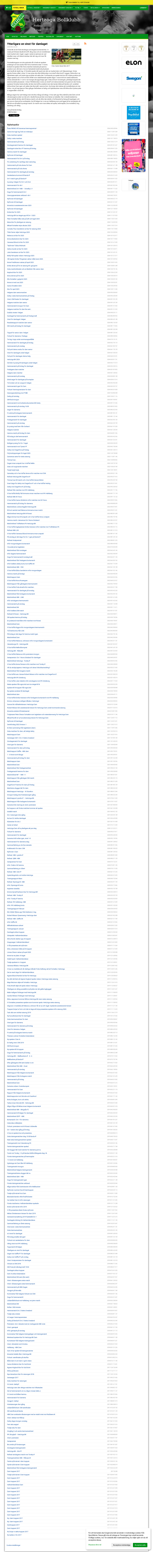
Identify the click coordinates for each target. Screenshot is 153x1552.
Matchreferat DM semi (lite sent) (18, 1277)
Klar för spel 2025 (13, 289)
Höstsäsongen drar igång (16, 1404)
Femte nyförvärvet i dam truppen (18, 1461)
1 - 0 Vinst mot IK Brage (15, 755)
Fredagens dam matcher (15, 369)
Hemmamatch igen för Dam (16, 386)
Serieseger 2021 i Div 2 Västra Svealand (20, 738)
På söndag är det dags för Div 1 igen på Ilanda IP (24, 537)
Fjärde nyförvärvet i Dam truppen (18, 1465)
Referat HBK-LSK (13, 530)
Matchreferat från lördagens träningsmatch (22, 1468)
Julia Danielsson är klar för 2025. (18, 252)
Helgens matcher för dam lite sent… (19, 309)
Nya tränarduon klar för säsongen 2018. (20, 1374)
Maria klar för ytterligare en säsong (19, 222)
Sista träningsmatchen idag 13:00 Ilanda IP (21, 1136)
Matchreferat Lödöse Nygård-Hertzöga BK (21, 507)
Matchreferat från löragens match (18, 671)
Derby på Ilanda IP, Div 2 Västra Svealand (21, 1321)
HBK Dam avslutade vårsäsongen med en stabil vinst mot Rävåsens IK (31, 1414)
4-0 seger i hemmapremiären (17, 1317)
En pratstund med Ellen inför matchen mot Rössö (24, 621)
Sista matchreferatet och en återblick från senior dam (25, 269)
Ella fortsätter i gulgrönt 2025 (17, 279)
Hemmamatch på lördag (15, 142)
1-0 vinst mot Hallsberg (15, 1160)
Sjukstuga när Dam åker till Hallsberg (20, 1163)
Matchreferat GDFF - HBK (15, 1116)
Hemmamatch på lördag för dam (18, 758)
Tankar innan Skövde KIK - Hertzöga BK (20, 1103)
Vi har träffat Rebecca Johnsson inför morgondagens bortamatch (29, 641)
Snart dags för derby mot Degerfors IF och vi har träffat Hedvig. (29, 483)
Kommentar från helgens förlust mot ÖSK (21, 1294)
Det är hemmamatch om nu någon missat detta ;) (24, 1391)
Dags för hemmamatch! (15, 1297)
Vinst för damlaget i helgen (16, 319)
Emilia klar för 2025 (13, 212)
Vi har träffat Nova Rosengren (17, 580)
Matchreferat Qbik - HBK (15, 1177)
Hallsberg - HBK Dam (14, 1347)
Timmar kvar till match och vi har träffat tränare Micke (25, 480)
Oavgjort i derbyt (13, 1401)
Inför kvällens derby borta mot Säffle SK (21, 564)
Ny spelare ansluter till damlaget (18, 691)
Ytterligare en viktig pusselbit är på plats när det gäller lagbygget (29, 989)
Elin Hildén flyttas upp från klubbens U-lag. (21, 912)
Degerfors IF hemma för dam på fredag (20, 785)
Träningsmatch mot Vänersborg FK (19, 1143)
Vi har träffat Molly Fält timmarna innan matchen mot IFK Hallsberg (29, 493)
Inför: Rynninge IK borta (15, 885)
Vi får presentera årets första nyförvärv (20, 1210)
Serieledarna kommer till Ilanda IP (18, 175)
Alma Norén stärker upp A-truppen (19, 939)
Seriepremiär (11, 1441)
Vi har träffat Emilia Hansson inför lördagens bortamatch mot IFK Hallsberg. (33, 698)
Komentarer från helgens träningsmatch (20, 1341)
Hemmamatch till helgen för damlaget (20, 1113)
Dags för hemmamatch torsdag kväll (19, 557)
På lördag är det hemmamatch (17, 436)
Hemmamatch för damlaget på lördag (20, 343)
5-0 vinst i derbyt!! (13, 1384)
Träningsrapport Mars (14, 878)
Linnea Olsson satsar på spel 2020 (19, 952)
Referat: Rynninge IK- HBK (16, 882)
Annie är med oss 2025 (15, 282)
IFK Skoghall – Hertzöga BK (16, 1434)
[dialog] (118, 1539)
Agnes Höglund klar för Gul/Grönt (18, 1367)
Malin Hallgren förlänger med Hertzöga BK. (22, 992)
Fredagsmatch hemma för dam (18, 771)
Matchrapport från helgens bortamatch (20, 1073)
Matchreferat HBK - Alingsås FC (18, 1110)
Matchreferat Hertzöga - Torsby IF (18, 661)
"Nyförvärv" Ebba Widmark (16, 246)
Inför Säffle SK (12, 922)
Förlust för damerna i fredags (17, 336)
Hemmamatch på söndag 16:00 (18, 406)
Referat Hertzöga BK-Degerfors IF (18, 477)
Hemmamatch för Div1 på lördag (18, 158)
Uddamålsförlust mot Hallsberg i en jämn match (23, 1300)
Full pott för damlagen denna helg (18, 356)
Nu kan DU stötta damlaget (16, 818)
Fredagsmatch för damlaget (17, 420)
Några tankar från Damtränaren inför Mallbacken (23, 1187)
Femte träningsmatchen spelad (18, 1146)
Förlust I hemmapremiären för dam (19, 390)
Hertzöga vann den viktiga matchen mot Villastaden (25, 1387)
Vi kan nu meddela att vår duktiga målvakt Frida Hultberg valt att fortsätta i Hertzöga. (36, 969)
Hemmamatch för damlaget (16, 416)
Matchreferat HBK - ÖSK (15, 567)
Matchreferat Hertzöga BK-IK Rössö (19, 513)
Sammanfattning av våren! (16, 868)
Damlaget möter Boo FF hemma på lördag (21, 148)
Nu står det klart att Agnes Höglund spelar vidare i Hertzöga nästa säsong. (32, 979)
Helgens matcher (13, 430)
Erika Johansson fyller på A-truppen (19, 949)
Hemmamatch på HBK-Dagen (17, 1287)
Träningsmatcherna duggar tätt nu (18, 1173)
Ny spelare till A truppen (15, 1049)
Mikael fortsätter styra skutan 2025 (19, 225)
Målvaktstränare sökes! (15, 925)
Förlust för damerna (14, 832)
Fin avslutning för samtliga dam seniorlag (21, 162)
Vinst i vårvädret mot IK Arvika (17, 1344)
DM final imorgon (13, 400)
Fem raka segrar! (13, 1424)
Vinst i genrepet (12, 1327)
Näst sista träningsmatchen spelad (19, 1140)
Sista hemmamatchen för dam (17, 1019)
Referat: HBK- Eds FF (14, 872)
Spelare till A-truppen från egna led (19, 688)
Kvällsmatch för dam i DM (16, 848)
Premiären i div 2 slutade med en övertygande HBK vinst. (26, 1324)
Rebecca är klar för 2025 (15, 235)
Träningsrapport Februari (15, 909)
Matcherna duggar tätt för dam (17, 788)
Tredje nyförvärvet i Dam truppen (18, 1475)
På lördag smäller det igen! (16, 1237)
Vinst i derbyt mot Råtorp (15, 1418)
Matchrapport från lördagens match (19, 1076)
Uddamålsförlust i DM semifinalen (19, 1408)
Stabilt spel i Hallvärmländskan (17, 959)
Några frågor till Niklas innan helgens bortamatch (24, 1106)
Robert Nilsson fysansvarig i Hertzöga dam (22, 915)
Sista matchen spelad (14, 135)
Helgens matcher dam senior (17, 302)
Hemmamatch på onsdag (16, 346)
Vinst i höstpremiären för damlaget (19, 1260)
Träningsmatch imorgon (15, 1166)
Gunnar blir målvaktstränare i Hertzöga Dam (22, 704)
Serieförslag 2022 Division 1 (16, 724)
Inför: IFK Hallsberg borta (15, 905)
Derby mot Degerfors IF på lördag (18, 487)
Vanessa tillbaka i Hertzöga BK (17, 966)
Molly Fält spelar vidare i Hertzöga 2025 (20, 256)
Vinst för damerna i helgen (16, 1029)
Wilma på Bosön (13, 1371)
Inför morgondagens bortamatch (18, 544)
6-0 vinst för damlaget (14, 1233)
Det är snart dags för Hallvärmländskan (20, 972)
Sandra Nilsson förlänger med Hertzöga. (21, 996)
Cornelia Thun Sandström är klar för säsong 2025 (24, 229)
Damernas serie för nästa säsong (18, 456)
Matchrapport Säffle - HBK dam (18, 751)
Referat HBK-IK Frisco (14, 497)
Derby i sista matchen (14, 138)
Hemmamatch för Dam (15, 1089)
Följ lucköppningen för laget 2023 (18, 453)
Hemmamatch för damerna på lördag (20, 1026)
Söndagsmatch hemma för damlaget (20, 145)
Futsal (77, 8)
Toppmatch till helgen (14, 1247)
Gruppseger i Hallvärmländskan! (18, 942)
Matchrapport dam (13, 577)
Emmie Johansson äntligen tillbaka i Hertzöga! (23, 701)
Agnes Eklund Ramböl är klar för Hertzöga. (22, 976)
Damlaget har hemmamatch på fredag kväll (22, 316)
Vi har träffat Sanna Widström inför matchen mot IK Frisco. (27, 500)
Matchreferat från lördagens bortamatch (21, 594)
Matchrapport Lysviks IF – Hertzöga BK (20, 798)
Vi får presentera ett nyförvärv (17, 945)
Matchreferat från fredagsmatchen (19, 768)
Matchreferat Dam (13, 624)
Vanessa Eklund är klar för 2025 (18, 242)
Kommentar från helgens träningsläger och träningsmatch (27, 1334)
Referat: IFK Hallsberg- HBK (16, 902)
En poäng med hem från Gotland (18, 426)
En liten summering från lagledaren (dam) (21, 728)
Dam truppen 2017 (13, 1471)
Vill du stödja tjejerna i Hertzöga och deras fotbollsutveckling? (28, 667)
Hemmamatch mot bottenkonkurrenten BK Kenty (23, 403)
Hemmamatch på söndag (16, 423)
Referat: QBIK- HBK (13, 858)
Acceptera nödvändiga (121, 1545)
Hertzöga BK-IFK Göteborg (16, 678)
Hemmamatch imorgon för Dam (18, 306)
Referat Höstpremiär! (14, 540)
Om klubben (94, 8)
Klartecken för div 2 (13, 822)
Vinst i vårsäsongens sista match (18, 1280)
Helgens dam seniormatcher (17, 292)
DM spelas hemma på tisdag (17, 617)
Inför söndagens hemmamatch (17, 600)
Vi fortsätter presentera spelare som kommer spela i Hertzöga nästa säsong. (33, 1002)
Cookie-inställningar (13, 1545)
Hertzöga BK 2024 (13, 359)
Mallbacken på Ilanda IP (15, 1059)
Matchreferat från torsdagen (17, 550)
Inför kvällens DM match (15, 611)
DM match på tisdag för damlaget (18, 326)
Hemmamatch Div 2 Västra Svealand (19, 1310)
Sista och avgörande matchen (17, 467)
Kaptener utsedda (13, 889)
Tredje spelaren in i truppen (16, 962)
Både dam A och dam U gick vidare (19, 1361)
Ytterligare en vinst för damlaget (27, 44)
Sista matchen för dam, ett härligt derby (20, 731)
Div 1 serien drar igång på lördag (18, 1130)
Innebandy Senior (49, 8)
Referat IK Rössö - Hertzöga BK (18, 614)
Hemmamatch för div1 (14, 185)
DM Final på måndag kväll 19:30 (18, 1267)
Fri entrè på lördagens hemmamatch (19, 413)
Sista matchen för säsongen (17, 1381)
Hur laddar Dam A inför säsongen (18, 1200)
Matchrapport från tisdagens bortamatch (21, 801)
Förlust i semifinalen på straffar (18, 1357)
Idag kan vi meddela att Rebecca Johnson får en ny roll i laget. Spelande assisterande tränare (39, 1006)
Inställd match (12, 811)
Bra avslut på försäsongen (16, 1444)
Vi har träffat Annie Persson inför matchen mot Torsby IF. (26, 664)
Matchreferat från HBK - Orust (17, 1066)
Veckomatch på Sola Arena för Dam (19, 165)
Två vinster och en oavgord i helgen (19, 383)
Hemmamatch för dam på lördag (18, 748)
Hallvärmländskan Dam (15, 1485)
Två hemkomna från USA (15, 631)
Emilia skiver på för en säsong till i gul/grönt (22, 266)
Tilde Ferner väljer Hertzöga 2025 (18, 232)
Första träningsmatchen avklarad (18, 1183)
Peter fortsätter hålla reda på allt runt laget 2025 (23, 219)
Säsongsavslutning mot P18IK (17, 393)
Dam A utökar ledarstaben (16, 1274)
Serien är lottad (12, 825)
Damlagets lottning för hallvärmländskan (21, 1220)
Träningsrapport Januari (15, 929)
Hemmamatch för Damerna (16, 1398)
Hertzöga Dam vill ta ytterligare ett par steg (21, 828)
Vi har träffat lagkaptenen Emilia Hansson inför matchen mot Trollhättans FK (33, 527)
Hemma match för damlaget (17, 152)
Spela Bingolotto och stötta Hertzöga (20, 875)
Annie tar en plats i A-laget (16, 955)
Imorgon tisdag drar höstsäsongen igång (21, 795)
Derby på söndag (13, 396)
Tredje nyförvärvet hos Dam (16, 1193)
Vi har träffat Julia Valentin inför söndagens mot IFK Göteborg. (28, 681)
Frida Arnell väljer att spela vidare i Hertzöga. (22, 986)
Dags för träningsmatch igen (17, 1180)
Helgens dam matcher (14, 373)
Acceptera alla (140, 1545)
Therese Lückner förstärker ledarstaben (20, 1036)
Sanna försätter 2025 (14, 286)
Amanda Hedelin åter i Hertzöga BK (19, 1354)
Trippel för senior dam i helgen (17, 333)
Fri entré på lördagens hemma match (19, 1033)
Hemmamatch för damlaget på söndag (20, 172)
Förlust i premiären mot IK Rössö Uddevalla (22, 1126)
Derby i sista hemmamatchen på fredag (20, 296)
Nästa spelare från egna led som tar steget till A (23, 684)
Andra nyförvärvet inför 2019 (17, 1207)
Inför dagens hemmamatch (16, 554)
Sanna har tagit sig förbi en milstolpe (20, 132)
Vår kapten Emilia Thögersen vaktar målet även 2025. (25, 259)
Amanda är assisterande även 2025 (19, 205)
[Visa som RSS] (85, 44)
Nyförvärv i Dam (12, 852)
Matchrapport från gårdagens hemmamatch (22, 584)
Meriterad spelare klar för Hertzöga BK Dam (22, 1337)
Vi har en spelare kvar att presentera (19, 1133)
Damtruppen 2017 (13, 1525)
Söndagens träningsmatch (16, 1448)
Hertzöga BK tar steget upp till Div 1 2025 (21, 215)
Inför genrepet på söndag (16, 1331)
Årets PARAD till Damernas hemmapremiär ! (22, 128)
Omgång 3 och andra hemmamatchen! (20, 1431)
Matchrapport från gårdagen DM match (20, 778)
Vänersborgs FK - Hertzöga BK (17, 644)
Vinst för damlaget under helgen (18, 353)
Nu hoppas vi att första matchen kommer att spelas (25, 808)
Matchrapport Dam (13, 734)
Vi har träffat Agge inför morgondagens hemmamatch (25, 627)
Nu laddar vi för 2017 (14, 1535)
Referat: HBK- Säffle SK (15, 919)
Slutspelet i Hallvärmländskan (17, 935)
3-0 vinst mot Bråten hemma (16, 1394)
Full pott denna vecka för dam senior (19, 349)
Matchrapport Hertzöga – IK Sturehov (20, 791)
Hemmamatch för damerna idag (18, 842)
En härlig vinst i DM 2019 (15, 1043)
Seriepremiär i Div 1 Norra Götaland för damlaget (24, 657)
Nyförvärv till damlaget (15, 155)
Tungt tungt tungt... (13, 470)
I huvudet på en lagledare (15, 547)
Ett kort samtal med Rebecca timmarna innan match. (25, 510)
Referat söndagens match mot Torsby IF (21, 1454)
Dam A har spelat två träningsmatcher (20, 1351)
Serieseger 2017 (12, 1377)
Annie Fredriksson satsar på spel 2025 (20, 262)
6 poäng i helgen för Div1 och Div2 (19, 182)
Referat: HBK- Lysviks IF (15, 855)
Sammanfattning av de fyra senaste (19, 845)
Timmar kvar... (11, 460)
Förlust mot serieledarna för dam (18, 1240)
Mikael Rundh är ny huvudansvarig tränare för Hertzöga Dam (27, 718)
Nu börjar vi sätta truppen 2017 (17, 1532)
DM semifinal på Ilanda (15, 1411)
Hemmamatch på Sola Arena (17, 168)
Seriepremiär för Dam (14, 862)
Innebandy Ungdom (64, 8)
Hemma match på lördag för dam (18, 433)
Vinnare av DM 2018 (14, 1264)
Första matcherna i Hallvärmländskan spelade (23, 1203)
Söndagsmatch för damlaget (17, 741)
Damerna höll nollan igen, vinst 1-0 (19, 838)
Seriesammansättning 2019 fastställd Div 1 (22, 1217)
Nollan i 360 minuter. (14, 1307)
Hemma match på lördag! (16, 574)
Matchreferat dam (13, 694)
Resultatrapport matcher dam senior (19, 323)
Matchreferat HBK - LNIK (15, 597)
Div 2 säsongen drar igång (16, 815)
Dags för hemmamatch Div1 (16, 192)
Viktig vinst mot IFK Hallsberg (17, 1243)
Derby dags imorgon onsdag (17, 1421)
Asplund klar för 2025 (14, 272)
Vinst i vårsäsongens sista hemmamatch (21, 1284)
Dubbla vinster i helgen (15, 312)
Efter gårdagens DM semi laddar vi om (20, 1063)
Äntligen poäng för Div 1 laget (17, 443)
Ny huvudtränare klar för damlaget (18, 1016)
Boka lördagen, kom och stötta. (18, 1099)
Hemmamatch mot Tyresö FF (17, 446)
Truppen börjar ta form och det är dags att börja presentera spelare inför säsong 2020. (37, 1009)
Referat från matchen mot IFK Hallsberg (20, 490)
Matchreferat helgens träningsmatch (19, 1170)
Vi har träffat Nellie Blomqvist (17, 647)
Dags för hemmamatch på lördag (18, 1053)
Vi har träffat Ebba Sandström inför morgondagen (24, 570)
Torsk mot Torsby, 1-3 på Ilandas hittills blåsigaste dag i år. (27, 1153)
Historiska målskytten (14, 1123)
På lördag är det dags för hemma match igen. (22, 634)
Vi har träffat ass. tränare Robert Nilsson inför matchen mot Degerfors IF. (32, 674)
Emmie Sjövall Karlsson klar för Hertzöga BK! (22, 892)
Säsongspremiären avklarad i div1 (18, 195)
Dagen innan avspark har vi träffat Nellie (20, 463)
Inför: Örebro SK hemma (15, 865)
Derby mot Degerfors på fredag (18, 450)
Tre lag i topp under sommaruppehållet (20, 339)
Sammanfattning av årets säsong (18, 1223)
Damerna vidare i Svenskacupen (18, 1086)
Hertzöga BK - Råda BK (15, 651)
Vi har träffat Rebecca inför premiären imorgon (23, 654)
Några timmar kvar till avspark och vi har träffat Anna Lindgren (28, 517)
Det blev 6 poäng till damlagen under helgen (22, 363)
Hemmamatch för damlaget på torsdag (20, 590)
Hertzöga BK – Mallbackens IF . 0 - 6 (19, 1056)
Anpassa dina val (94, 1545)
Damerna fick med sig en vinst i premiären (21, 805)
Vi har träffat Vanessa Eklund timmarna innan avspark (25, 534)
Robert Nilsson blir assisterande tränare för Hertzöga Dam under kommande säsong (36, 708)
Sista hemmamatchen (14, 1230)
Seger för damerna (13, 410)
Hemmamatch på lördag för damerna (20, 503)
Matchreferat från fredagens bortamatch (21, 560)
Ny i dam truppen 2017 (15, 1518)
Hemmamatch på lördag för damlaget (20, 366)
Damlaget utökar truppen (15, 932)
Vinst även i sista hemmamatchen (18, 1227)
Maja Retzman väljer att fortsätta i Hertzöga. (22, 982)
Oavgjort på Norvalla (14, 1290)
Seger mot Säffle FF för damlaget (18, 1254)
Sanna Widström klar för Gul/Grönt (19, 1364)
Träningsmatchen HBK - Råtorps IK (19, 1458)
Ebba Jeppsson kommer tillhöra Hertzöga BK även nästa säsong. (29, 999)
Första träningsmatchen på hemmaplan (20, 1156)
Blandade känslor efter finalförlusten (19, 1197)
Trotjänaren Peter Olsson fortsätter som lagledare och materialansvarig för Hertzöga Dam (38, 714)
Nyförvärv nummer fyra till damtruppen (20, 1190)
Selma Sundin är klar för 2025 (17, 249)
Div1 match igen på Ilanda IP (16, 179)
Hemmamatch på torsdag (16, 376)
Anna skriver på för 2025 (15, 276)
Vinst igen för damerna (15, 745)
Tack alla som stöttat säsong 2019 (19, 1012)
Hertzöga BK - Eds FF (14, 1451)
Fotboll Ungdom (33, 8)
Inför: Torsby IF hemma (15, 899)
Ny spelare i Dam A (13, 1039)
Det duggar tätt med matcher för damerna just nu (24, 1150)
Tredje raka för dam (14, 1428)
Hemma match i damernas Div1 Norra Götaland (23, 520)
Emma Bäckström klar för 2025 (17, 239)
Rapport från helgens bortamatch (18, 1093)
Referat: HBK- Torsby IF (15, 895)
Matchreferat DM (13, 607)
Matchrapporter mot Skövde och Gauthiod (21, 1096)
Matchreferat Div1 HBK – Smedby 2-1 (20, 189)
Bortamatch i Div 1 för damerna (17, 1120)
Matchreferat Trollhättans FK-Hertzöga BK (21, 523)
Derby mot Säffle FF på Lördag (17, 1257)
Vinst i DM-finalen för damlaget (17, 299)
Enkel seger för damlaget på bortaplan (20, 379)
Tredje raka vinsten (13, 1314)
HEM (9, 8)
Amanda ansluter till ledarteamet (18, 711)
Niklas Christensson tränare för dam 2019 (21, 1213)
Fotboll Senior (18, 8)
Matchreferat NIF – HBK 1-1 (16, 775)
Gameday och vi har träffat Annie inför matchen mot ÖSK (26, 473)
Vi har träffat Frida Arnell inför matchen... (21, 587)
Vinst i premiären (13, 1438)
